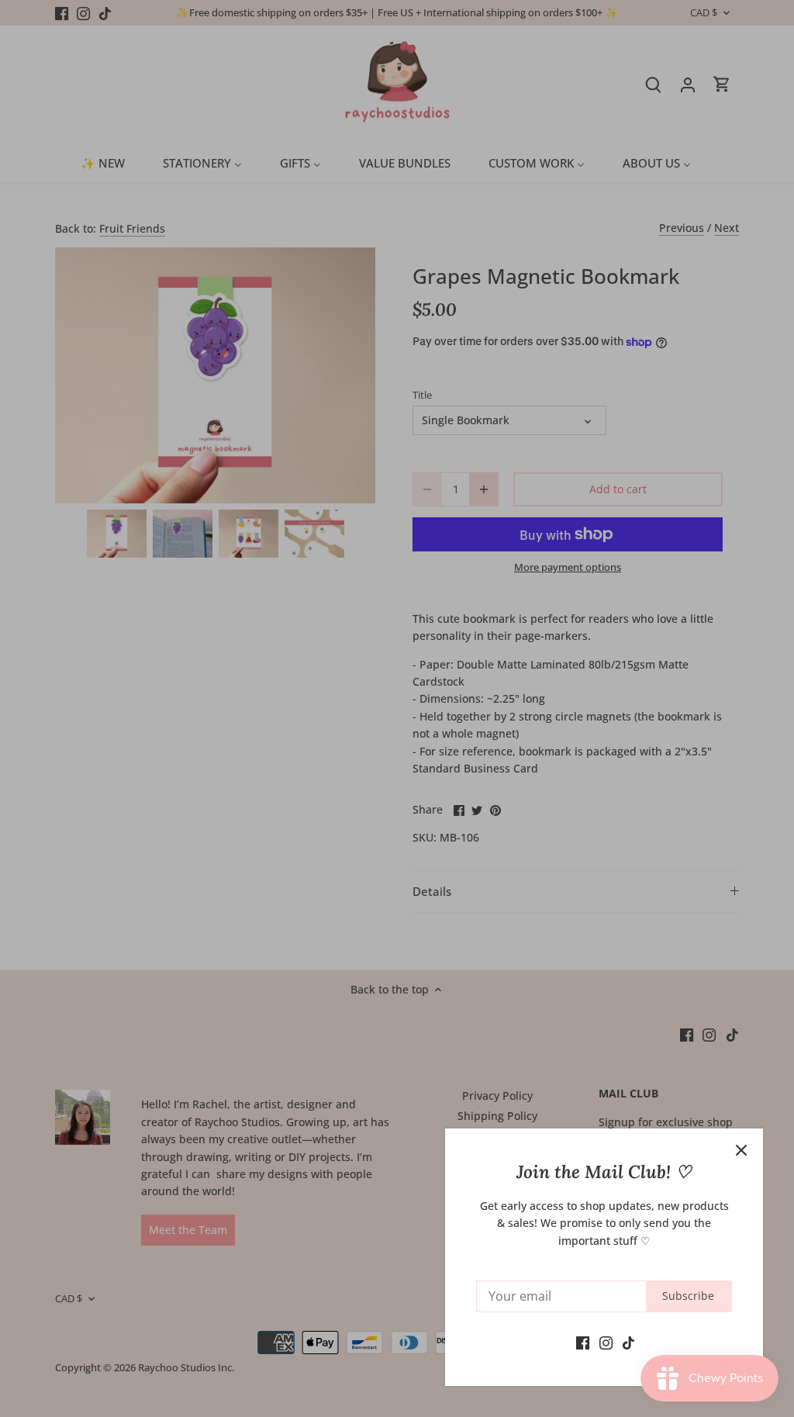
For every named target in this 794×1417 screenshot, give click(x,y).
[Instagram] (606, 1342)
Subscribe (688, 1295)
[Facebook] (582, 1342)
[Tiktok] (628, 1342)
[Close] (741, 1150)
